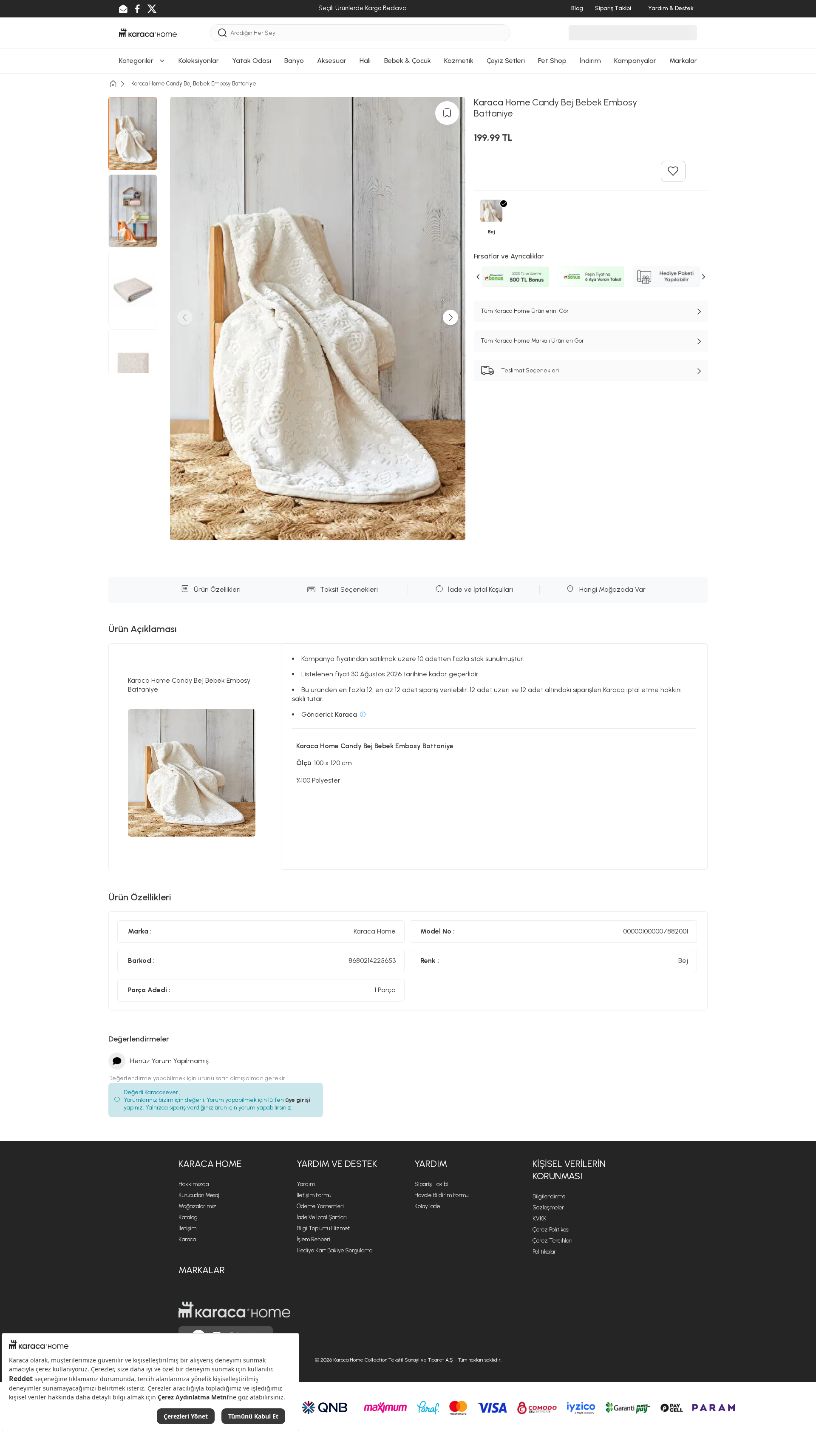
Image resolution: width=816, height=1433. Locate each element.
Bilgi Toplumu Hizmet (323, 1228)
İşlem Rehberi (313, 1239)
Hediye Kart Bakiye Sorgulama (334, 1250)
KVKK (540, 1218)
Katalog (188, 1217)
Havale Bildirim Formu (441, 1195)
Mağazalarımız (197, 1206)
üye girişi (297, 1100)
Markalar (201, 1270)
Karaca (187, 1239)
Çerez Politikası (551, 1229)
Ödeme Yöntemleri (320, 1206)
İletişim (187, 1228)
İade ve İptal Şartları (322, 1217)
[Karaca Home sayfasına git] (234, 1310)
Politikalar (544, 1251)
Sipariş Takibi (431, 1184)
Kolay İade (427, 1206)
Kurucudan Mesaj (198, 1195)
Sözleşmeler (548, 1207)
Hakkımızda (193, 1184)
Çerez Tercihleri (552, 1240)
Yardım (306, 1184)
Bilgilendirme (549, 1196)
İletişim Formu (314, 1195)
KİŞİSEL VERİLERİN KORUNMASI (569, 1170)
